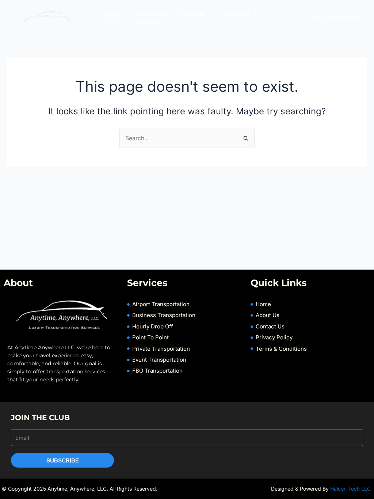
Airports (238, 14)
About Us (151, 14)
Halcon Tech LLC (351, 488)
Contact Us (153, 22)
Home (113, 14)
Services (192, 14)
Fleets (113, 22)
